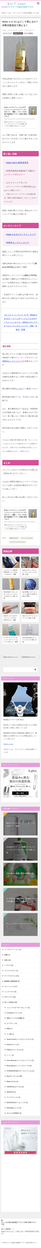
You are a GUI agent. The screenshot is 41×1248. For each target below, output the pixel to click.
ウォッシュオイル (26, 538)
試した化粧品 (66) (10, 1002)
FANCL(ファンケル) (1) (15, 1050)
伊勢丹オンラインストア (17, 243)
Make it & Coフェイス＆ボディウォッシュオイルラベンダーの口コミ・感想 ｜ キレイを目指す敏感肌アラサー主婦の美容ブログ (15, 111)
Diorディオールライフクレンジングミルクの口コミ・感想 (20, 824)
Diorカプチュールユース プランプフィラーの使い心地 (29, 572)
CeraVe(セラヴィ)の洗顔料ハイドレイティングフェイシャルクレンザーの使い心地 (20, 849)
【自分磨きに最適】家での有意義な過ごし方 (20, 874)
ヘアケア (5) (8, 965)
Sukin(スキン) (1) (13, 1044)
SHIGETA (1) (11, 1092)
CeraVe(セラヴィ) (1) (14, 1013)
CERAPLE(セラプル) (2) (15, 1087)
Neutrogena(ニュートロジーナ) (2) (19, 1065)
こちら (20, 389)
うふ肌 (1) (10, 1034)
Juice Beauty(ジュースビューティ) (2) (20, 1060)
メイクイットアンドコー (17, 542)
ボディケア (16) (10, 997)
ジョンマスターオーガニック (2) (18, 1007)
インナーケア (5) (10, 992)
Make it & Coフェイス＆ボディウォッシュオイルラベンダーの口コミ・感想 (11, 657)
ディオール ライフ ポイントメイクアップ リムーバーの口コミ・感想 (11, 640)
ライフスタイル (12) (11, 976)
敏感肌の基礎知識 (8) (12, 981)
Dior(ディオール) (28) (14, 1076)
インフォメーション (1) (12, 949)
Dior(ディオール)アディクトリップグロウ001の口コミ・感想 (10, 618)
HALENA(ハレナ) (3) (14, 1108)
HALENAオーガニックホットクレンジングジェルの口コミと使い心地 (11, 595)
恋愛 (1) (7, 955)
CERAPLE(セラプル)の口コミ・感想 (31, 657)
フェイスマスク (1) (11, 970)
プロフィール (8, 744)
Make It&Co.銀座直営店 (17, 163)
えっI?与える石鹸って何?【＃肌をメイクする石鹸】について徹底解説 (21, 900)
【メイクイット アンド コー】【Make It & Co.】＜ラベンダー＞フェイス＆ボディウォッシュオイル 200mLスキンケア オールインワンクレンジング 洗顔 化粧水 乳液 (21, 322)
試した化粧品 (29, 33)
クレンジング (7, 33)
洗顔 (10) (7, 960)
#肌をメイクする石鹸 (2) (15, 1018)
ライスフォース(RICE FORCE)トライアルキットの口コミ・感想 (11, 572)
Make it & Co (18, 33)
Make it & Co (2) (12, 1081)
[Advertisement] (20, 1183)
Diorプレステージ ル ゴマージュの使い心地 (29, 617)
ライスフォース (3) (13, 1097)
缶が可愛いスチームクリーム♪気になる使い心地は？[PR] (29, 594)
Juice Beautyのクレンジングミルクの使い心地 (29, 640)
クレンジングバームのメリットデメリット (20, 925)
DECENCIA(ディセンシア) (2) (17, 1102)
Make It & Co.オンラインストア (21, 234)
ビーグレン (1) (12, 1023)
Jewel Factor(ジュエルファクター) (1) (20, 1039)
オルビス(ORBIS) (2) (14, 1113)
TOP (18, 1223)
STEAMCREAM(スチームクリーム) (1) (20, 1071)
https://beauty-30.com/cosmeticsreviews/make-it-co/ (21, 119)
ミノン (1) (10, 1055)
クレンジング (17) (10, 986)
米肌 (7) (9, 1028)
